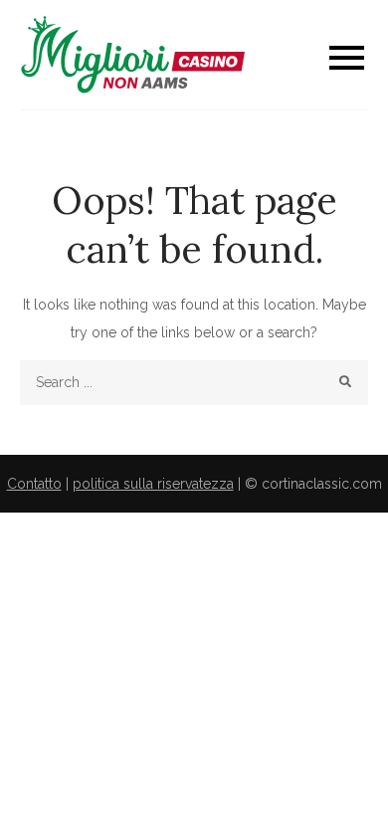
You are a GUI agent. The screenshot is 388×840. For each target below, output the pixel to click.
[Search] (345, 382)
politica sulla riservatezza (153, 484)
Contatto (34, 484)
